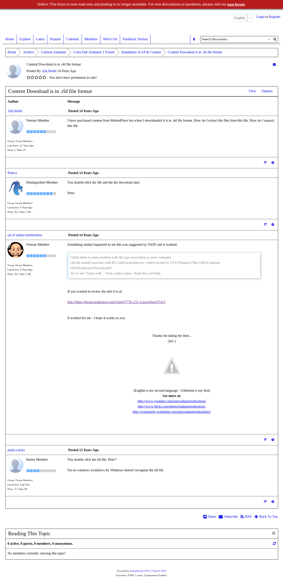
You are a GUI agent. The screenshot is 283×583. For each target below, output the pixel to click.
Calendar (72, 39)
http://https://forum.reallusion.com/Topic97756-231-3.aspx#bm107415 (116, 302)
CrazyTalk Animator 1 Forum (94, 52)
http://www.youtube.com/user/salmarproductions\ (172, 401)
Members (91, 39)
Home (9, 39)
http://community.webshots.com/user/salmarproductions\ (172, 412)
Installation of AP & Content (141, 52)
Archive (28, 52)
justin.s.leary (16, 450)
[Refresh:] (274, 543)
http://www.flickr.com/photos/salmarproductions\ (172, 406)
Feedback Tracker (135, 39)
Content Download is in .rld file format (195, 52)
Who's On (110, 39)
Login (260, 17)
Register (274, 17)
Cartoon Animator (53, 52)
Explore (25, 39)
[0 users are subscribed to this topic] (274, 64)
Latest (40, 39)
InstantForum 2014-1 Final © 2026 (148, 571)
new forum (236, 4)
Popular (55, 39)
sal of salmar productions (25, 235)
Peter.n (12, 173)
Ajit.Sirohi (49, 71)
